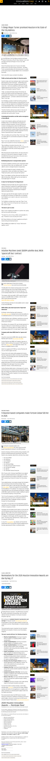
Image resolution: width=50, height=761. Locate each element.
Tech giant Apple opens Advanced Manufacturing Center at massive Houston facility (42, 324)
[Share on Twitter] (5, 36)
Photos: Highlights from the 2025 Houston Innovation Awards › (10, 754)
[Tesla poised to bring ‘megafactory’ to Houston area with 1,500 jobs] (32, 316)
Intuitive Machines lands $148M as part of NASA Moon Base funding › (11, 382)
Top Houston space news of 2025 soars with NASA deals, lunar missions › (11, 379)
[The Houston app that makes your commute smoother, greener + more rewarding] (32, 688)
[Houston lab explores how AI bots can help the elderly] (32, 98)
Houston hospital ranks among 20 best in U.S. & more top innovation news (42, 652)
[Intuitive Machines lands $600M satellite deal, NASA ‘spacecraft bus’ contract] (15, 272)
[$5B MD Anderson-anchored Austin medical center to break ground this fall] (32, 478)
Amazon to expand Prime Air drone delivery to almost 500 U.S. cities (42, 487)
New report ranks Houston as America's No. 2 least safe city (41, 636)
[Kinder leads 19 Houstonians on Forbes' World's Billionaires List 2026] (32, 644)
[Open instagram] (42, 1)
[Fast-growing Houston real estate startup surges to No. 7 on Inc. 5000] (32, 308)
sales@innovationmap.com (23, 699)
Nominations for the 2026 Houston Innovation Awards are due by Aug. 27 (24, 577)
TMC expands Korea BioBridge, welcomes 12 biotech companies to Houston (42, 142)
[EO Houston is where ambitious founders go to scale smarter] (32, 360)
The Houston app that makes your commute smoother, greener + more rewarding (42, 688)
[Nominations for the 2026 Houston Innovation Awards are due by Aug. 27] (15, 601)
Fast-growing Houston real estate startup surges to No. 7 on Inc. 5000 (42, 308)
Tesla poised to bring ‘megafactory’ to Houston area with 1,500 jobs (42, 316)
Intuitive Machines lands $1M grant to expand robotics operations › (11, 380)
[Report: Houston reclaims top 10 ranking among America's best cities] (32, 83)
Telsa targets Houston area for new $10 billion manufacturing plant (42, 470)
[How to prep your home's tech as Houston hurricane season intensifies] (32, 696)
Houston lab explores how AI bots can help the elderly (42, 98)
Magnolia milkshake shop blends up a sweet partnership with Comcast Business (42, 523)
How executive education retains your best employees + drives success (42, 368)
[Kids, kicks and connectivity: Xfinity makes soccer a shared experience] (32, 514)
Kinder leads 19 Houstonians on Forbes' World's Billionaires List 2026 (42, 645)
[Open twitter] (39, 1)
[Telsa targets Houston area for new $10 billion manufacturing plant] (32, 471)
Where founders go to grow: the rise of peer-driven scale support (42, 352)
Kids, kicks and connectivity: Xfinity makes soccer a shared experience (42, 514)
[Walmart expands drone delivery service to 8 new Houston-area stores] (32, 134)
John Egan (3, 256)
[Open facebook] (36, 1)
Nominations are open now (21, 620)
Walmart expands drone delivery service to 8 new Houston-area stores (42, 134)
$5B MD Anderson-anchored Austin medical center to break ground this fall (42, 479)
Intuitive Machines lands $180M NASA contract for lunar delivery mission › (12, 384)
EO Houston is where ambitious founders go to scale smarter (42, 360)
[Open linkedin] (45, 1)
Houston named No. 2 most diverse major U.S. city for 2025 (42, 90)
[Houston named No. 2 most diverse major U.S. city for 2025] (32, 90)
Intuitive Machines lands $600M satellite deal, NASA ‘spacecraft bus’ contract (22, 252)
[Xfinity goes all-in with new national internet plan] (32, 680)
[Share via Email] (10, 36)
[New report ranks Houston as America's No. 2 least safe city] (32, 636)
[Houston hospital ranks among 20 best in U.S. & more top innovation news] (32, 652)
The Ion (22, 141)
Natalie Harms (6, 33)
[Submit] (48, 1)
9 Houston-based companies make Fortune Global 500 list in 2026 (25, 414)
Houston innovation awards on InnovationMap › (8, 757)
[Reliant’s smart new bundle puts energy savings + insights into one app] (32, 530)
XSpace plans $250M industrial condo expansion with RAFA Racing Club (42, 127)
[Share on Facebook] (2, 36)
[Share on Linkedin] (7, 36)
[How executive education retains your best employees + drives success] (32, 367)
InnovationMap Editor (5, 581)
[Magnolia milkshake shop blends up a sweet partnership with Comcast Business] (32, 522)
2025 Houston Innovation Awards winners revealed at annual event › (11, 756)
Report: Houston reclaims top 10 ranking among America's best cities (42, 82)
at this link (10, 687)
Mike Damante (3, 418)
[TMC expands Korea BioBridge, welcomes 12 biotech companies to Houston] (32, 142)
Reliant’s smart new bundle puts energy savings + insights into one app (42, 529)
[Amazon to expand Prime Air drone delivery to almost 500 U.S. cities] (32, 486)
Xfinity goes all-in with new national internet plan (41, 680)
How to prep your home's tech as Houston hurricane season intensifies (42, 696)
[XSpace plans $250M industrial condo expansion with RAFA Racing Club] (32, 126)
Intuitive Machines (7, 285)
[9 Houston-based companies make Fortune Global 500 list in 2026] (15, 435)
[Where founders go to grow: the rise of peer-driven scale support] (32, 352)
